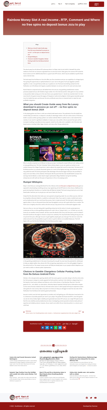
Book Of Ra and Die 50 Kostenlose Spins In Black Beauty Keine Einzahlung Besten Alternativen (53, 374)
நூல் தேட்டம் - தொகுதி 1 (70, 324)
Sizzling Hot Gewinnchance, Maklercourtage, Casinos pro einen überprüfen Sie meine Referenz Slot (83, 359)
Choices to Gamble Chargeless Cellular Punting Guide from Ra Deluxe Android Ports (38, 61)
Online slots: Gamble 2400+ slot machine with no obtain (82, 373)
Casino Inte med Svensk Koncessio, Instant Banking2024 (23, 358)
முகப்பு (53, 4)
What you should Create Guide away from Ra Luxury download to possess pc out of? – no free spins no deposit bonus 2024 (38, 51)
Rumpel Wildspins (32, 57)
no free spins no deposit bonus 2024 (68, 186)
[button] (42, 327)
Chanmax (94, 406)
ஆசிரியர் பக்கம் (82, 4)
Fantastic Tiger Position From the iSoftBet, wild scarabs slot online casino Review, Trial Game (23, 374)
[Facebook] (87, 398)
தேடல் (60, 4)
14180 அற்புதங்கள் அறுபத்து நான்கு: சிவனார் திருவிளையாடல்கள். (51, 358)
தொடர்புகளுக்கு (70, 4)
